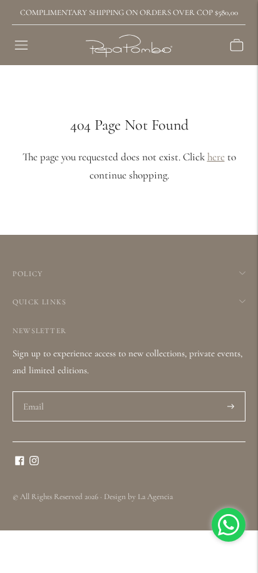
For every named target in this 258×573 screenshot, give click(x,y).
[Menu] (21, 45)
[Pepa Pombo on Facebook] (19, 462)
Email (34, 392)
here (216, 156)
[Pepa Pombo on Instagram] (34, 462)
